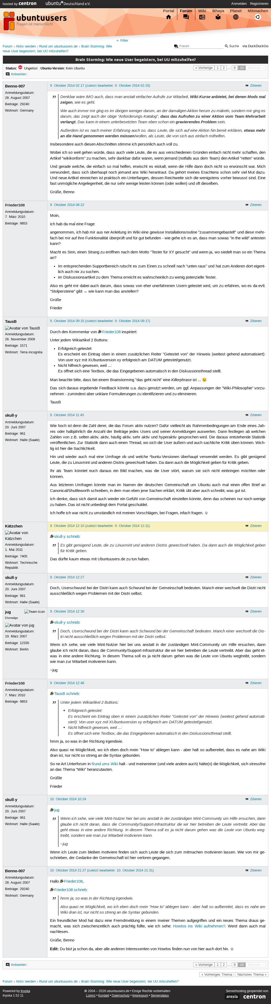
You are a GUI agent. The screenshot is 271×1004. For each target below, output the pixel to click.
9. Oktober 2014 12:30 (67, 611)
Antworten (18, 74)
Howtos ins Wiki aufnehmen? (199, 926)
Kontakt (103, 996)
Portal (168, 11)
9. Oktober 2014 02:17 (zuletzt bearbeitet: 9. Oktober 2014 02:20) (100, 85)
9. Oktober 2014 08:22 (67, 205)
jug (8, 612)
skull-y (11, 415)
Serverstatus (160, 996)
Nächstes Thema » (252, 974)
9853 (23, 223)
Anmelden (239, 4)
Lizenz (91, 996)
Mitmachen (258, 11)
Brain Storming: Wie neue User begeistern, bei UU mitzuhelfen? (130, 982)
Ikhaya (218, 11)
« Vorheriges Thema (216, 974)
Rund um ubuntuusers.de (58, 47)
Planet (236, 11)
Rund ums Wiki (105, 764)
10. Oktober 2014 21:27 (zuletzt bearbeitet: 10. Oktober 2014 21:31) (102, 870)
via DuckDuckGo (255, 46)
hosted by (11, 4)
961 (22, 433)
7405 (23, 556)
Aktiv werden (26, 47)
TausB (11, 321)
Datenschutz (121, 996)
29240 (24, 104)
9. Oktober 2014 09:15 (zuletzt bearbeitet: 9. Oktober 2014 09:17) (100, 321)
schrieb (73, 536)
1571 (23, 346)
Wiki (202, 11)
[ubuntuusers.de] (36, 22)
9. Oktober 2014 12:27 (67, 577)
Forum (186, 11)
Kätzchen (13, 526)
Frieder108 (15, 205)
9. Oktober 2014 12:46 (67, 683)
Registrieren (259, 4)
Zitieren (255, 85)
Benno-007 (15, 86)
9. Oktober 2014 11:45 (67, 415)
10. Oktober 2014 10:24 (68, 799)
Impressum (140, 996)
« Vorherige (204, 68)
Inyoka (25, 991)
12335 (24, 643)
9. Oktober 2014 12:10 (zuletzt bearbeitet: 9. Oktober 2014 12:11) (100, 526)
